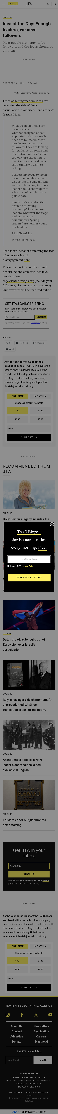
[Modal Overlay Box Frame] (29, 557)
